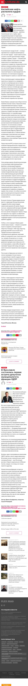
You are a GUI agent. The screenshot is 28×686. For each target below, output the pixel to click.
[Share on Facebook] (6, 20)
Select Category (13, 651)
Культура (22, 645)
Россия (23, 508)
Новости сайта (5, 645)
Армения (15, 647)
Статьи (16, 641)
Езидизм (10, 672)
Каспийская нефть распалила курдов (11, 331)
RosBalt (3, 326)
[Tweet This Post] (9, 20)
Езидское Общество (12, 643)
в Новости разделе (6, 649)
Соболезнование (6, 518)
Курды (3, 660)
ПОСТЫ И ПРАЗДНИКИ (7, 662)
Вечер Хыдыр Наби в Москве (10, 529)
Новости (4, 641)
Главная (4, 672)
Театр (7, 660)
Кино (14, 649)
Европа (3, 643)
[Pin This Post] (15, 20)
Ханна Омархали (6, 656)
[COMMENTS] (21, 20)
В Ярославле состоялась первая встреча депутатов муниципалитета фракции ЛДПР (13, 507)
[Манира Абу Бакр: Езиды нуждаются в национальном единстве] (4, 350)
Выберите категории (7, 647)
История (15, 662)
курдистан (16, 332)
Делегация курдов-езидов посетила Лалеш (9, 356)
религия (19, 649)
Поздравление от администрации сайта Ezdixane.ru (12, 658)
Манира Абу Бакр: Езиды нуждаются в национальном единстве (17, 349)
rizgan (9, 14)
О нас (12, 645)
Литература (4, 651)
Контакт (18, 674)
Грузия (16, 645)
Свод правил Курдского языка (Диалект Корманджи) (12, 654)
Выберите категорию (16, 660)
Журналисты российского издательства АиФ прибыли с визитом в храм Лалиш (10, 524)
